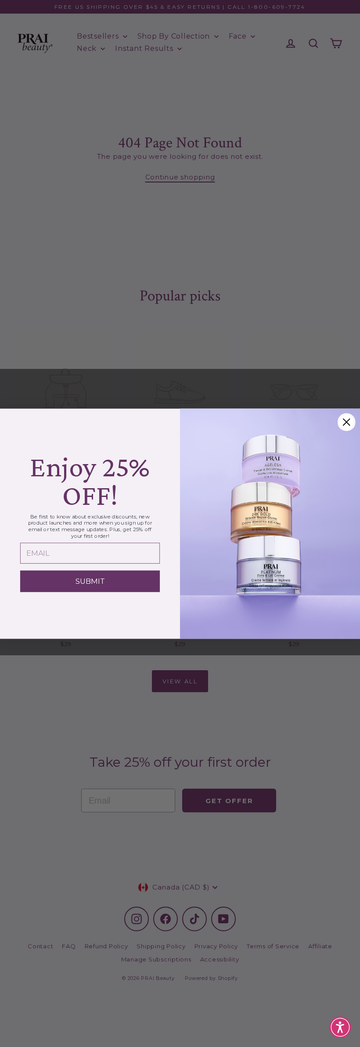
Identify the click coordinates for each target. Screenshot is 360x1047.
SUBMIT (90, 580)
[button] (340, 1027)
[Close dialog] (346, 422)
